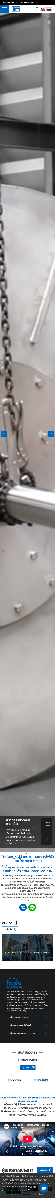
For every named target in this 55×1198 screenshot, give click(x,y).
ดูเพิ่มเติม (8, 929)
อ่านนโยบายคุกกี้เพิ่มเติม (19, 1190)
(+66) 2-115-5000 (10, 2)
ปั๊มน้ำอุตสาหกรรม (13, 867)
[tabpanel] (27, 432)
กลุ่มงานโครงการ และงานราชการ (22, 1033)
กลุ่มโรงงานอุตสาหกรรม (18, 1017)
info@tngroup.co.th (29, 2)
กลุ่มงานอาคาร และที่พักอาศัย (20, 1025)
